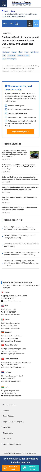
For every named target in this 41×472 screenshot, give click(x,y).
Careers (6, 410)
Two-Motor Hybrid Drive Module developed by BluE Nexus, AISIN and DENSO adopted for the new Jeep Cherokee (14, 154)
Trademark (7, 439)
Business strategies (9, 59)
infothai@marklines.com (11, 381)
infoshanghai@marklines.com (13, 354)
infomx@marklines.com (11, 328)
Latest (11, 23)
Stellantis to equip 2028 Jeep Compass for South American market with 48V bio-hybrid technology (18, 167)
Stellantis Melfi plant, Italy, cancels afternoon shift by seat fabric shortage (19, 209)
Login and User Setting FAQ (13, 422)
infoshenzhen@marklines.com (14, 367)
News (5, 23)
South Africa (7, 33)
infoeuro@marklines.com (12, 341)
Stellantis (6, 52)
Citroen (14, 52)
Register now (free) (19, 132)
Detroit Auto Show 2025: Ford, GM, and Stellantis (21, 244)
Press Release (8, 416)
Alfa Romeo (34, 52)
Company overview (10, 405)
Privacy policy (8, 433)
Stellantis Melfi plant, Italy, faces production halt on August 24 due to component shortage (20, 178)
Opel (20, 52)
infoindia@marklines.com (12, 396)
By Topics (17, 23)
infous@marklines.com (11, 314)
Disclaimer (7, 427)
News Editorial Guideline (12, 444)
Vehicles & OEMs (23, 55)
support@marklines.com (12, 301)
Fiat (4, 55)
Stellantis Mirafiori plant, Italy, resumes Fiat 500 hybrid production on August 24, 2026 (20, 188)
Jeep (26, 52)
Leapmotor (11, 55)
